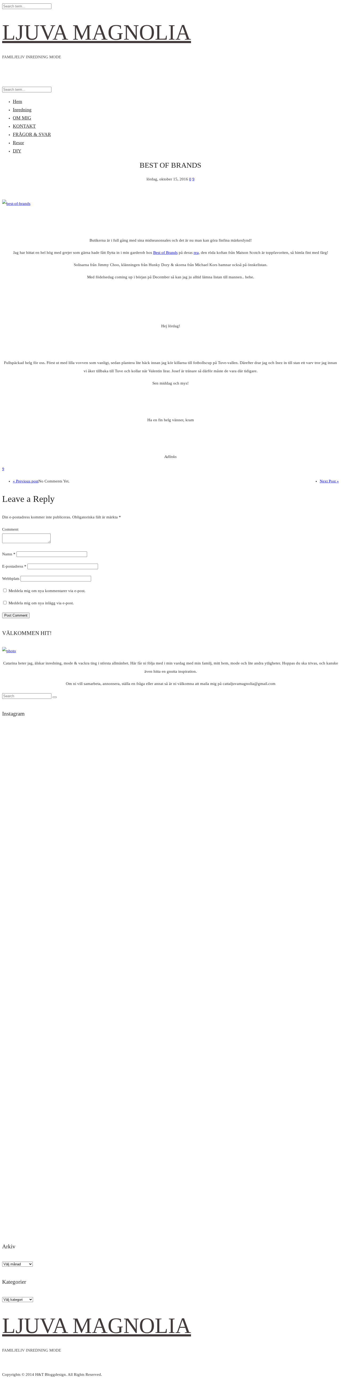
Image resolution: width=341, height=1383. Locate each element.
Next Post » (329, 481)
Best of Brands (165, 252)
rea (196, 252)
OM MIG (22, 118)
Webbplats (10, 578)
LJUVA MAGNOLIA (96, 32)
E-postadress (14, 566)
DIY (17, 151)
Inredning (22, 109)
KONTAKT (24, 126)
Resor (18, 142)
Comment (10, 529)
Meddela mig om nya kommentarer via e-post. (47, 591)
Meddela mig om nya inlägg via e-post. (41, 603)
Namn (8, 554)
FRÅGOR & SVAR (32, 134)
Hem (17, 101)
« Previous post (25, 481)
